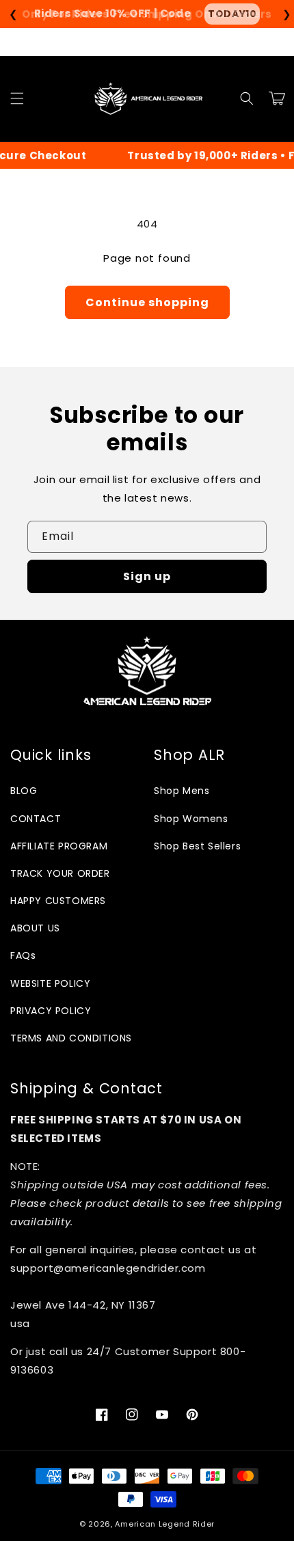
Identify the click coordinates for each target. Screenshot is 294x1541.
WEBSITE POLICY (50, 983)
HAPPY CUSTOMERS (58, 901)
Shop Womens (191, 819)
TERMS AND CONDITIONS (71, 1038)
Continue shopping (147, 302)
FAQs (23, 955)
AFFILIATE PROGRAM (58, 846)
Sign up (147, 576)
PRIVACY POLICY (50, 1011)
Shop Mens (181, 790)
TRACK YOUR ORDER (60, 873)
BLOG (23, 790)
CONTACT (35, 819)
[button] (17, 98)
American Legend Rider (165, 1523)
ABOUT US (35, 928)
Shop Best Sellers (197, 846)
